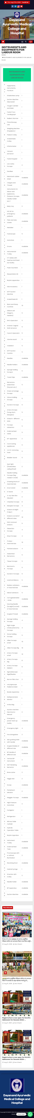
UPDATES (6, 914)
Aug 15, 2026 (8, 983)
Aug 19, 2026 (8, 944)
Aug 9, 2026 (8, 1023)
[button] (26, 42)
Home (4, 55)
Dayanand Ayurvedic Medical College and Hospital (17, 1099)
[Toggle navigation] (22, 42)
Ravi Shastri (18, 944)
